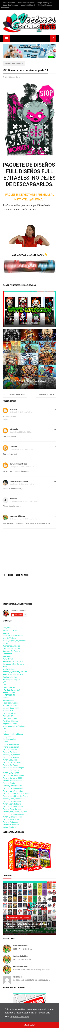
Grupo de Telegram (45, 3)
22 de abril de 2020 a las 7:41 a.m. (22, 412)
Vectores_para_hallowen (12, 804)
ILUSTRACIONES (9, 695)
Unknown (13, 409)
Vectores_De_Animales (11, 755)
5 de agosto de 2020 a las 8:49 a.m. (22, 467)
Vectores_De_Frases (10, 765)
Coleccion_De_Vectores (11, 651)
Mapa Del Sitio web (28, 5)
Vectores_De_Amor (10, 752)
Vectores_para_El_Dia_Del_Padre (15, 796)
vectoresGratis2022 (10, 827)
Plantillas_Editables (10, 721)
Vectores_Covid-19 (10, 750)
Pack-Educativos (9, 713)
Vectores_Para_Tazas (11, 819)
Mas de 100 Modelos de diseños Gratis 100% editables (27, 925)
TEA (4, 731)
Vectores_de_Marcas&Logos (13, 768)
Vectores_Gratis (9, 783)
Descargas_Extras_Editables (13, 664)
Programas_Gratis (10, 724)
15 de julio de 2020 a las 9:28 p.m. (22, 449)
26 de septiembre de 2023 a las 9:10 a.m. (24, 519)
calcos (5, 643)
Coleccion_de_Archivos (11, 649)
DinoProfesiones (9, 669)
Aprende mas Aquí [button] (19, 1016)
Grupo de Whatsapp (10, 5)
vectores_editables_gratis (12, 781)
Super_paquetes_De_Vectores (14, 726)
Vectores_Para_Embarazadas (14, 799)
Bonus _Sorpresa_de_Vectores (14, 641)
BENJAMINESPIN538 (18, 464)
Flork (4, 685)
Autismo (6, 633)
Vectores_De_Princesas (11, 770)
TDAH (5, 729)
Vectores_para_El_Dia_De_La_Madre (16, 794)
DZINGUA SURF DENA (19, 481)
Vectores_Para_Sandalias (12, 817)
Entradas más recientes (16, 394)
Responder (55, 411)
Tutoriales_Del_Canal (11, 747)
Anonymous (17, 977)
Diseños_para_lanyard (11, 680)
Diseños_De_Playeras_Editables (15, 672)
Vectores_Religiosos (10, 822)
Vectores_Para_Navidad (12, 809)
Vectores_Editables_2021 (12, 778)
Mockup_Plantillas (10, 706)
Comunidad (7, 654)
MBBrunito (14, 429)
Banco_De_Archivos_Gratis (13, 636)
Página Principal (9, 3)
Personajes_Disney (10, 718)
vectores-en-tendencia (11, 825)
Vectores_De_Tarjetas (11, 773)
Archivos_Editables (10, 630)
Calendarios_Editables (11, 646)
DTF (4, 682)
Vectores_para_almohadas (13, 788)
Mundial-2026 (8, 711)
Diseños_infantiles (10, 677)
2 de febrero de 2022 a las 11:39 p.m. (23, 484)
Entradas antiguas (45, 394)
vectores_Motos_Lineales (12, 786)
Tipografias (7, 737)
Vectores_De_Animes (11, 757)
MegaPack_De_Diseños (11, 703)
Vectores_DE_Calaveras (12, 763)
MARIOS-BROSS (8, 700)
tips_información (9, 739)
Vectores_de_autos (10, 760)
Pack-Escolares (8, 716)
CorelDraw (7, 656)
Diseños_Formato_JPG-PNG (13, 674)
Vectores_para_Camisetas (13, 791)
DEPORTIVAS (8, 659)
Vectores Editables (17, 516)
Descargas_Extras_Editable (13, 661)
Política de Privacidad (26, 3)
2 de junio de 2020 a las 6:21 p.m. (21, 432)
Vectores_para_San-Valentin (13, 814)
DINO (5, 667)
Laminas (6, 698)
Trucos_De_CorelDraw (11, 744)
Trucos (5, 742)
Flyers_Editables (9, 687)
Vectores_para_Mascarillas (13, 807)
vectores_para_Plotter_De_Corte (15, 812)
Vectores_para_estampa (13, 63)
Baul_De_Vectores (9, 638)
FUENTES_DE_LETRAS (11, 690)
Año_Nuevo (7, 628)
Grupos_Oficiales (9, 693)
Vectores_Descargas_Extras (13, 775)
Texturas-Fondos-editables (13, 734)
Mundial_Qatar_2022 (11, 708)
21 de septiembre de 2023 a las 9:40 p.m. (24, 501)
